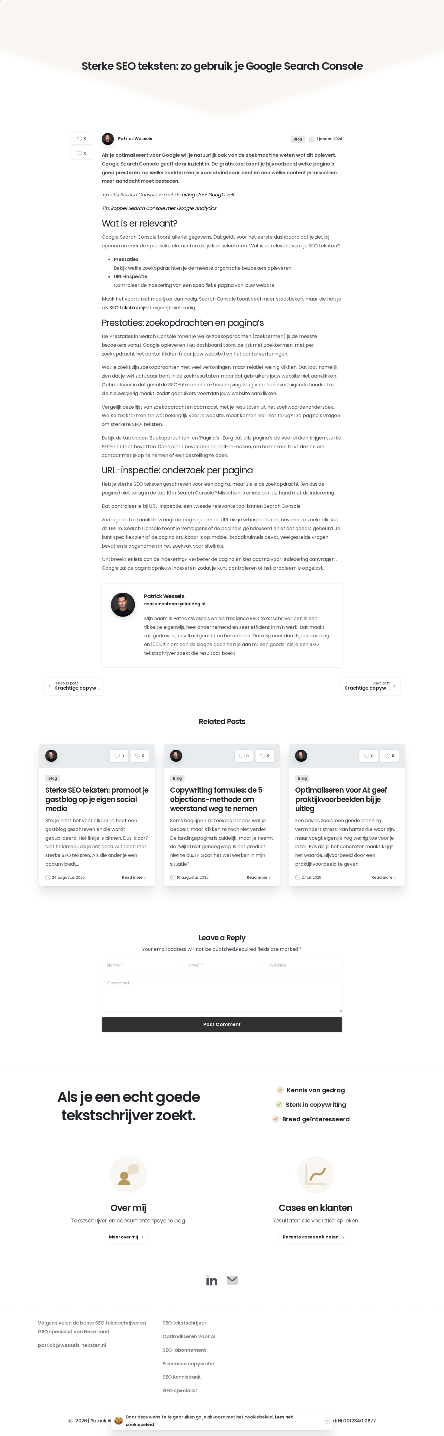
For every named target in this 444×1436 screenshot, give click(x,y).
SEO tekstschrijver (130, 307)
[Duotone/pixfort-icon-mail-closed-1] (232, 1280)
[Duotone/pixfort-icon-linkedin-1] (211, 1280)
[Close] (327, 1421)
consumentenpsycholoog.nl (174, 604)
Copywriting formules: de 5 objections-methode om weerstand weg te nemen (216, 799)
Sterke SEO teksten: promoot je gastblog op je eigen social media (96, 799)
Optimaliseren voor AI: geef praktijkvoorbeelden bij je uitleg (341, 799)
